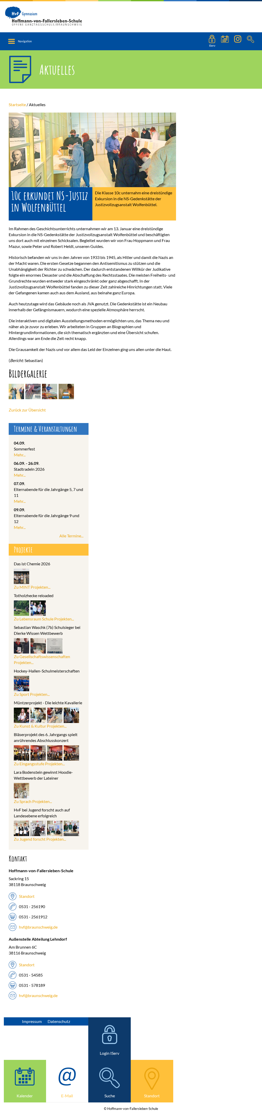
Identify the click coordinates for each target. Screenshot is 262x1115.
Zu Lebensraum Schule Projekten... (44, 618)
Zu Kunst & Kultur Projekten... (40, 726)
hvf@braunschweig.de (38, 927)
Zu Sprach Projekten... (33, 801)
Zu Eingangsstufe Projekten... (39, 763)
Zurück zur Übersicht (27, 409)
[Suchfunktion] (225, 41)
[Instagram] (237, 41)
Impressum (32, 1021)
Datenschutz (59, 1021)
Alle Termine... (71, 535)
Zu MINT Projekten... (32, 587)
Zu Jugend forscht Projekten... (40, 839)
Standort (27, 896)
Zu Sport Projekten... (32, 694)
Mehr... (20, 454)
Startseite (17, 104)
